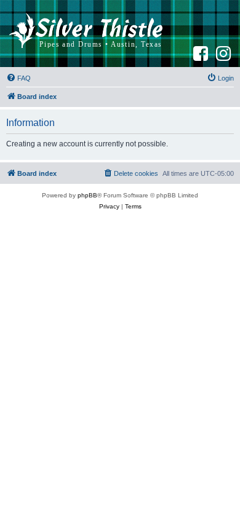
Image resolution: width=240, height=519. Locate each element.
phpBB (87, 195)
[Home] (86, 33)
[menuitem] (18, 78)
